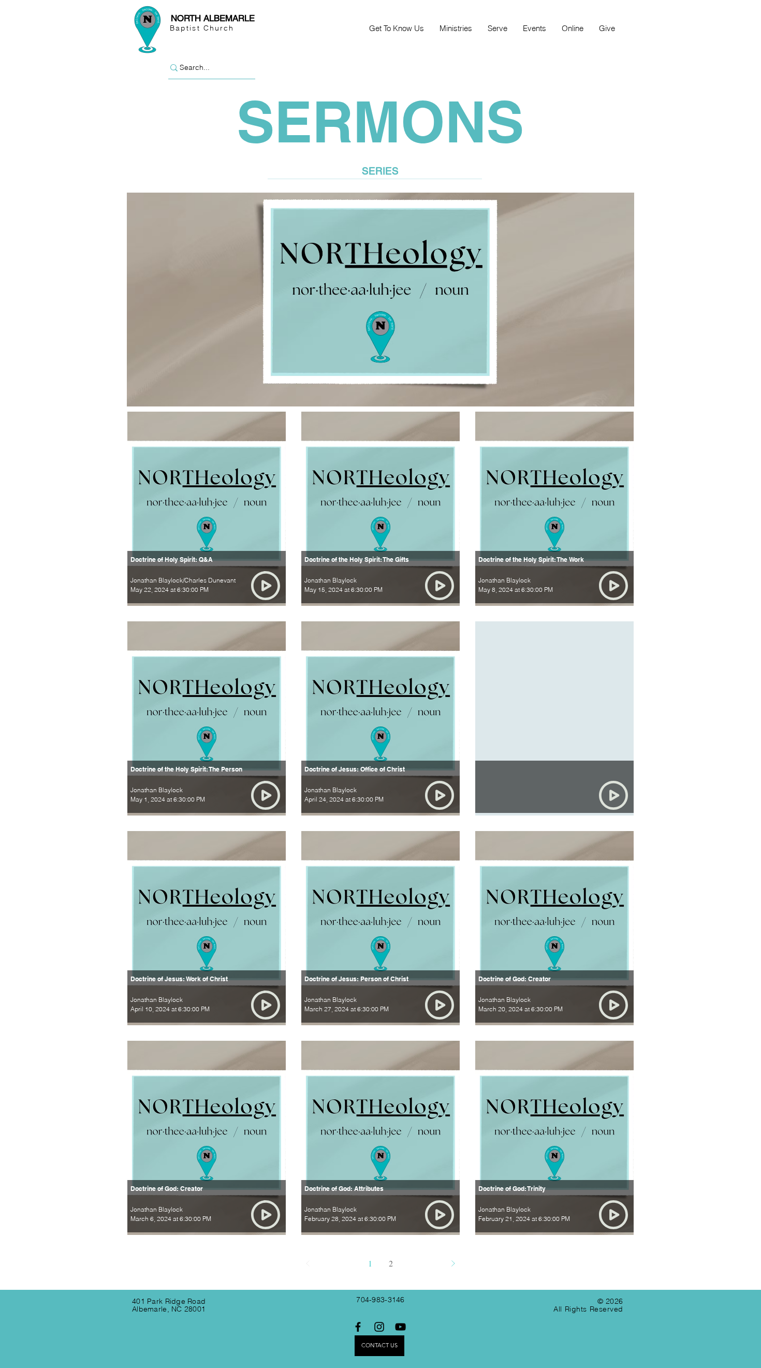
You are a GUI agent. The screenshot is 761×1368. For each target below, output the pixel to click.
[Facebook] (358, 1326)
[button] (396, 28)
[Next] (453, 1263)
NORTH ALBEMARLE (213, 18)
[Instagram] (379, 1326)
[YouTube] (400, 1326)
